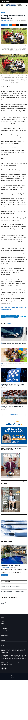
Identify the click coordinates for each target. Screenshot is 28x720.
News (3, 12)
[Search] (26, 5)
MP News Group (5, 20)
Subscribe (3, 640)
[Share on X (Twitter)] (6, 25)
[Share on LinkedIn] (10, 25)
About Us (3, 637)
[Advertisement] (14, 696)
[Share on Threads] (17, 25)
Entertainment (4, 628)
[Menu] (2, 5)
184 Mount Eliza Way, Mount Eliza (11, 565)
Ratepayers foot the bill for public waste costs (12, 591)
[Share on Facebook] (3, 25)
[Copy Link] (25, 25)
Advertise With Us (5, 635)
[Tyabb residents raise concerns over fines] (14, 334)
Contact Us (3, 633)
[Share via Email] (21, 25)
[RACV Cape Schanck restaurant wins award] (14, 397)
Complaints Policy (14, 677)
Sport (2, 625)
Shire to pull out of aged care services (10, 586)
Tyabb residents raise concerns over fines (14, 343)
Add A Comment (14, 414)
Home (2, 621)
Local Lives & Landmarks (6, 630)
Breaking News (6, 1)
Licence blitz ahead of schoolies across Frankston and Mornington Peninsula (13, 385)
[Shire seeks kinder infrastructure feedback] (14, 355)
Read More (4, 575)
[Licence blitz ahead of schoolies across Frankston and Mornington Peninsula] (14, 375)
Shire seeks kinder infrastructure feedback (14, 363)
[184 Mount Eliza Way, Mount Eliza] (14, 554)
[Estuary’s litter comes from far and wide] (14, 36)
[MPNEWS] (14, 5)
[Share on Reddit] (14, 25)
